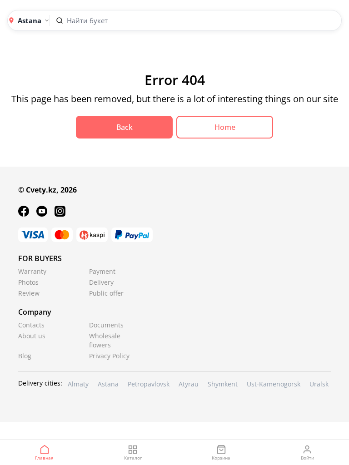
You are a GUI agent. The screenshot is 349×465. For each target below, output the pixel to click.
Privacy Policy (109, 355)
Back (124, 127)
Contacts (31, 325)
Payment (102, 271)
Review (29, 293)
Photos (28, 282)
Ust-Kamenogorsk (273, 384)
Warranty (32, 271)
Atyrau (189, 384)
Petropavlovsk (149, 384)
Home (224, 127)
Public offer (106, 293)
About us (31, 335)
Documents (106, 325)
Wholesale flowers (104, 340)
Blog (24, 355)
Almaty (78, 384)
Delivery (101, 282)
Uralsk (319, 384)
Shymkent (223, 384)
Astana (108, 384)
